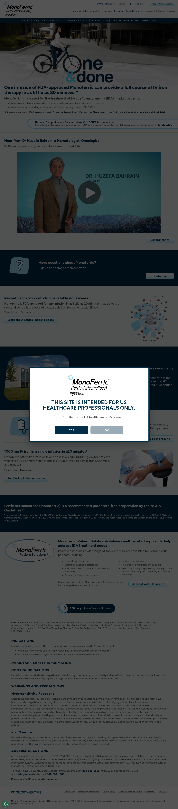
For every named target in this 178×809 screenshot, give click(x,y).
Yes (71, 430)
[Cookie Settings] (5, 804)
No (107, 430)
